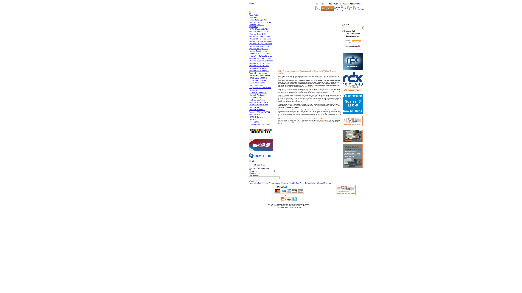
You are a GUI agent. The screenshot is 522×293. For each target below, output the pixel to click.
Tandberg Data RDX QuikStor (260, 22)
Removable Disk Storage (258, 105)
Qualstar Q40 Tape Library (259, 46)
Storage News (259, 165)
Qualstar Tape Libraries (258, 51)
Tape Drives (253, 17)
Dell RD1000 (254, 122)
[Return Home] (251, 3)
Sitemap (320, 183)
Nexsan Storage (255, 90)
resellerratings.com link (353, 46)
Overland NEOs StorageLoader (261, 61)
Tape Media (253, 15)
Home (251, 183)
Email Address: (254, 175)
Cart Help (327, 183)
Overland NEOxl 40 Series (259, 68)
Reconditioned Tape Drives (259, 124)
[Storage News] (327, 10)
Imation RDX (254, 107)
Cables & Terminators (257, 95)
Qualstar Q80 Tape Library (259, 49)
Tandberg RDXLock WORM (259, 112)
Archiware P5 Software (257, 80)
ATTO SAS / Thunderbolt (258, 93)
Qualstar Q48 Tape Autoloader (260, 44)
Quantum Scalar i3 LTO (258, 34)
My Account (276, 183)
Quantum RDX (254, 115)
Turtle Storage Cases (257, 100)
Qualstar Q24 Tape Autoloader (260, 41)
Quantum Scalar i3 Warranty (259, 102)
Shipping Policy (287, 183)
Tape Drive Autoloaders (258, 73)
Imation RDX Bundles (257, 110)
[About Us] (337, 9)
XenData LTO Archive (257, 83)
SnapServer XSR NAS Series (260, 88)
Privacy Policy (310, 183)
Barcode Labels (255, 97)
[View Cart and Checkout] (358, 9)
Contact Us (266, 183)
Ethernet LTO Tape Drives (258, 20)
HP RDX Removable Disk (258, 29)
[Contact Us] (344, 10)
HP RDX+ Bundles (256, 117)
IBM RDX (252, 119)
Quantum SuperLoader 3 (258, 32)
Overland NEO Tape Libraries (260, 58)
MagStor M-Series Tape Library (260, 54)
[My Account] (350, 9)
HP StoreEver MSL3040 (258, 78)
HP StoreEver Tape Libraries (260, 76)
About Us (257, 183)
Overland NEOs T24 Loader (259, 63)
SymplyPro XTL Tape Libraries (260, 56)
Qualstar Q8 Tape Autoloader (260, 39)
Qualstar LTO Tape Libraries (259, 36)
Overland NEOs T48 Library (259, 66)
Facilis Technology (256, 85)
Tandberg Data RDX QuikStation (256, 26)
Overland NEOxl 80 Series (259, 71)
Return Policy (299, 183)
